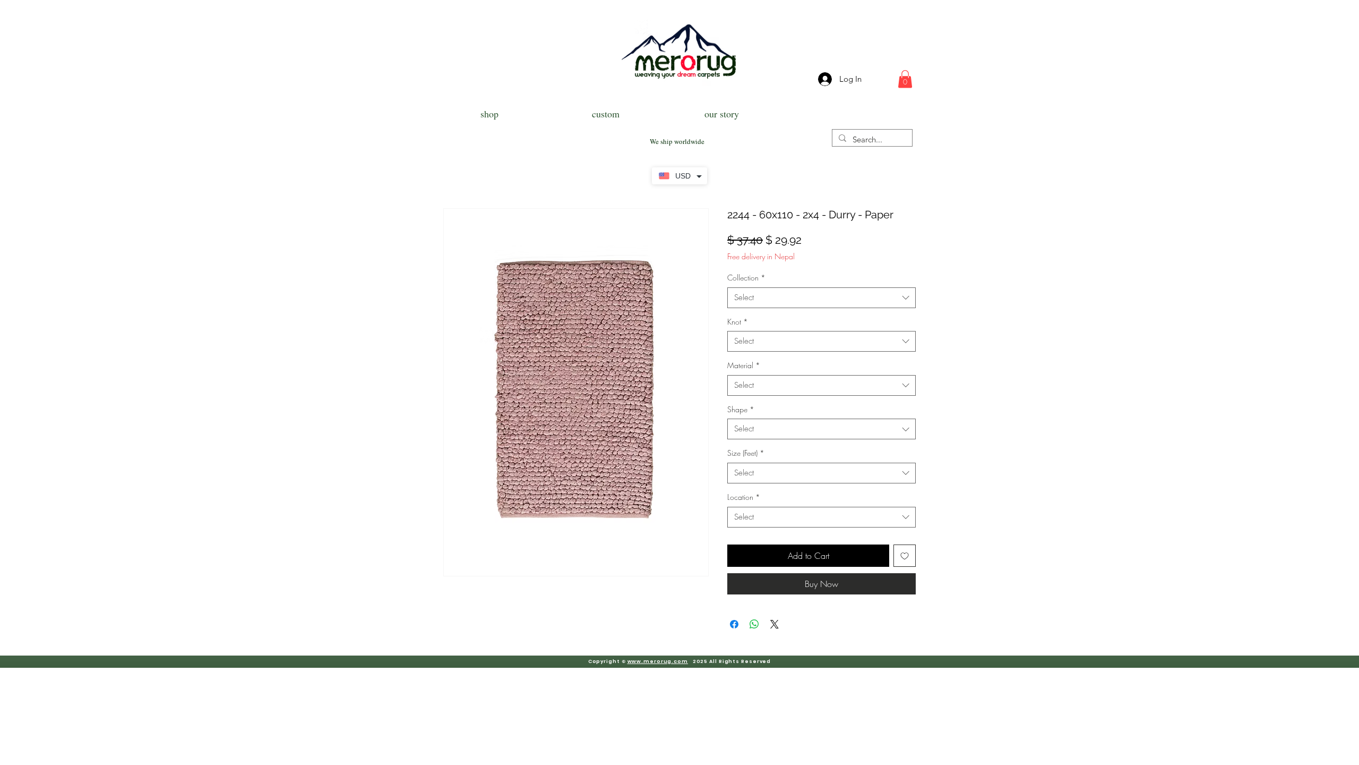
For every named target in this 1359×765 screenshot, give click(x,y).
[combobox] (821, 297)
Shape (740, 409)
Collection (746, 278)
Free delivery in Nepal (761, 256)
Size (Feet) (745, 453)
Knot (737, 322)
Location (743, 497)
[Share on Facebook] (734, 624)
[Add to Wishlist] (904, 556)
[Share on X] (774, 624)
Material (743, 365)
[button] (905, 79)
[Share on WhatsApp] (754, 624)
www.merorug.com (658, 661)
